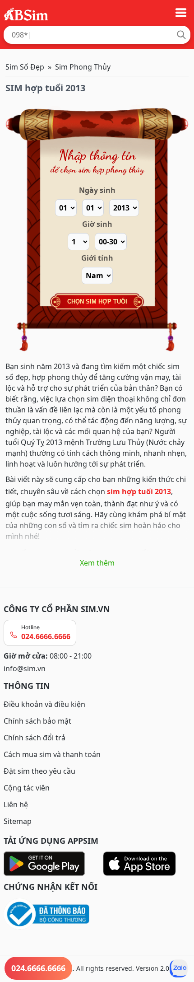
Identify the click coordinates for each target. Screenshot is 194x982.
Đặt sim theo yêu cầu (39, 771)
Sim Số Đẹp (24, 67)
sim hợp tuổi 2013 (139, 491)
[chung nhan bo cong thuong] (97, 914)
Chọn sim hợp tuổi (97, 301)
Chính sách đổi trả (34, 738)
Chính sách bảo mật (37, 721)
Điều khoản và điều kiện (44, 704)
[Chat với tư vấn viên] (178, 968)
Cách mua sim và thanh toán (52, 754)
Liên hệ (16, 804)
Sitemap (18, 821)
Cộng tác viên (27, 788)
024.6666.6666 (45, 636)
